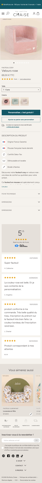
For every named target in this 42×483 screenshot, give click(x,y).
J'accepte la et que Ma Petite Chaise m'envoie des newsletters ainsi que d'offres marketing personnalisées (21, 447)
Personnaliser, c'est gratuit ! (21, 112)
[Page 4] (19, 62)
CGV (16, 480)
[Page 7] (24, 62)
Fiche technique (9, 194)
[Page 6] (22, 62)
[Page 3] (17, 62)
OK (36, 440)
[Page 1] (13, 62)
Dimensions (7, 202)
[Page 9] (28, 62)
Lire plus (5, 187)
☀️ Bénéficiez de (7, 5)
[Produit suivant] (37, 395)
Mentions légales (7, 480)
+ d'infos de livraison (12, 127)
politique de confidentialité (22, 445)
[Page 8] (26, 62)
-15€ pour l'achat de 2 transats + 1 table (27, 5)
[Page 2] (15, 62)
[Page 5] (21, 62)
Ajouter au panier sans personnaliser (21, 120)
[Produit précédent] (4, 395)
